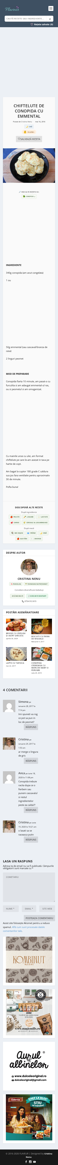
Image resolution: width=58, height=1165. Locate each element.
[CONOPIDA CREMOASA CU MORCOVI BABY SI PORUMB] (41, 654)
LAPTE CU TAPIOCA (15, 663)
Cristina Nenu (26, 121)
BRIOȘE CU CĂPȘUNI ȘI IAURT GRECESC (16, 634)
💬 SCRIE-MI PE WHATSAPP (37, 596)
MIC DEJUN (17, 533)
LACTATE (43, 516)
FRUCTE (14, 516)
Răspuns (31, 727)
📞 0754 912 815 (29, 601)
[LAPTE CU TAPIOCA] (16, 654)
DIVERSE (36, 538)
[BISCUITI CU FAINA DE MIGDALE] (41, 626)
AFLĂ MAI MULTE (17, 596)
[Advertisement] (29, 62)
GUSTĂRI (22, 538)
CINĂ (43, 533)
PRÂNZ (31, 533)
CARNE (15, 522)
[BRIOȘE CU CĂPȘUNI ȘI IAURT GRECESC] (16, 625)
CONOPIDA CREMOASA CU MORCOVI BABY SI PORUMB (40, 667)
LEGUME (28, 516)
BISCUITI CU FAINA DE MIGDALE (40, 637)
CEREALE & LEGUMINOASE (35, 522)
